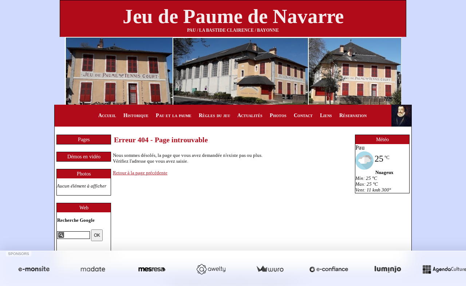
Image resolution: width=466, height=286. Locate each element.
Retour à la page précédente (140, 172)
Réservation (353, 115)
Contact (303, 115)
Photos (278, 115)
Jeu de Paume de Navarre (233, 16)
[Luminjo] (387, 269)
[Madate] (92, 269)
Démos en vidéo (83, 156)
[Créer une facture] (269, 269)
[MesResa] (151, 269)
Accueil (107, 115)
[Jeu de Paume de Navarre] (233, 70)
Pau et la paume (173, 115)
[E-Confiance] (328, 269)
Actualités (249, 115)
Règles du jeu (214, 115)
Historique (136, 115)
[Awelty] (210, 269)
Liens (326, 115)
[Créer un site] (33, 269)
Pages (84, 139)
